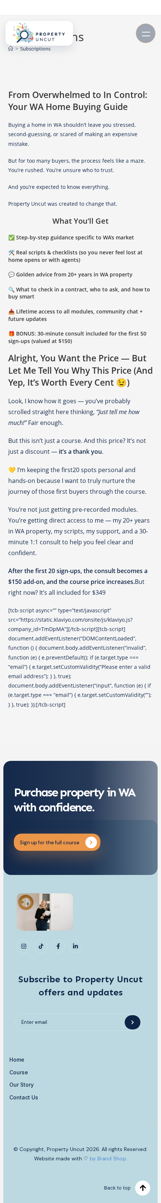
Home (16, 1059)
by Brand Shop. (108, 1158)
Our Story (21, 1084)
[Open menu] (145, 33)
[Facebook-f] (58, 946)
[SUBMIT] (132, 1022)
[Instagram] (23, 946)
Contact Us (23, 1097)
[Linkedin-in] (75, 946)
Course (18, 1072)
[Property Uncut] (39, 33)
